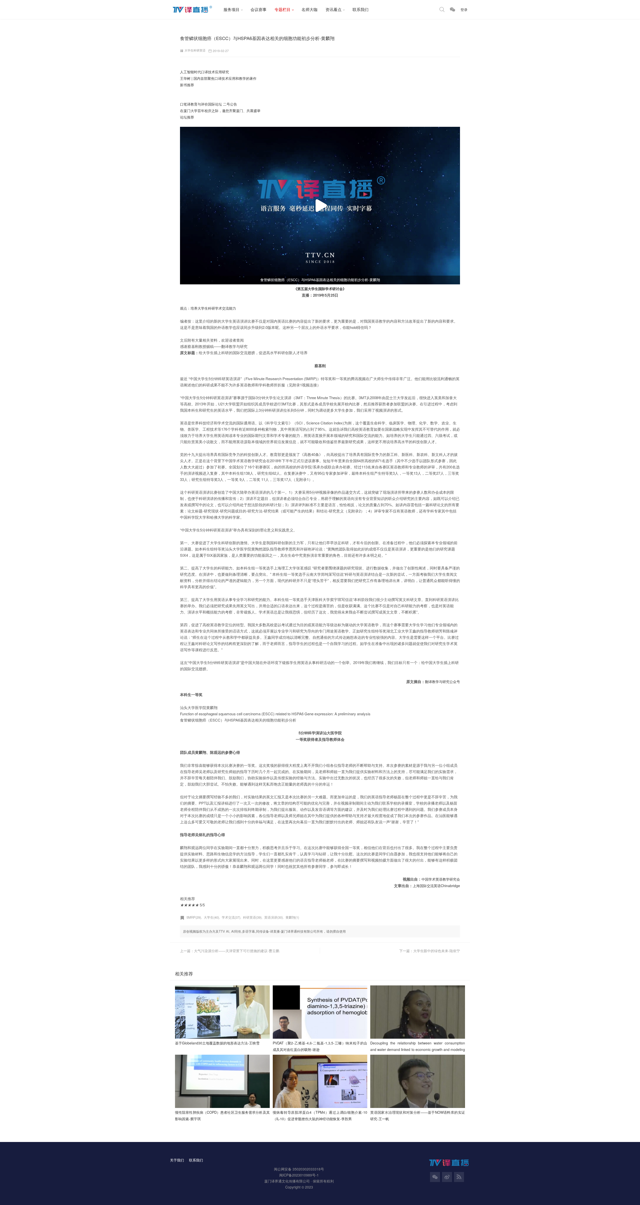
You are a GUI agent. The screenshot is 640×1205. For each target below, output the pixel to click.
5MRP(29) (193, 917)
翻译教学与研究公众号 (442, 681)
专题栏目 (282, 9)
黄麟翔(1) (292, 917)
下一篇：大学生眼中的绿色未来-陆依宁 (429, 950)
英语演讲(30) (273, 917)
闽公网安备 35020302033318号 (299, 1168)
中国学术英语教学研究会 (441, 879)
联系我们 (360, 9)
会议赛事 (258, 9)
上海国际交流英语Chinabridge (436, 885)
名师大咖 (310, 9)
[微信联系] (452, 9)
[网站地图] (459, 1177)
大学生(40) (211, 917)
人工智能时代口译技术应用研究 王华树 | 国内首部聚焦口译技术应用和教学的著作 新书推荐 (218, 78)
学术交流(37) (231, 917)
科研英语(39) (252, 917)
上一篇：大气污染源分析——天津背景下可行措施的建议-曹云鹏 (229, 950)
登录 (464, 9)
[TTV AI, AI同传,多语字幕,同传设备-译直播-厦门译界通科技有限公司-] (195, 9)
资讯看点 (334, 9)
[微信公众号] (435, 1177)
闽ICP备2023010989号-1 (299, 1174)
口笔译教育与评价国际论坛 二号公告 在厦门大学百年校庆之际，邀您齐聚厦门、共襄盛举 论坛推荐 (220, 111)
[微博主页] (447, 1177)
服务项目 (232, 9)
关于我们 (177, 1159)
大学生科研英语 (195, 50)
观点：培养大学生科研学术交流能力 (208, 308)
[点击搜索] (442, 9)
